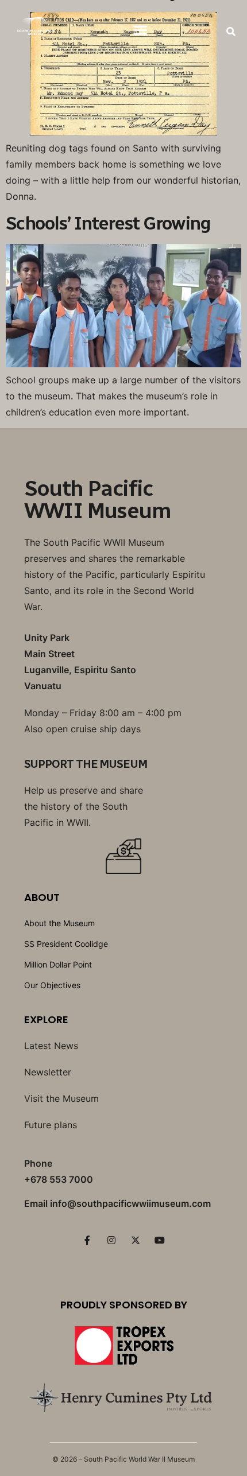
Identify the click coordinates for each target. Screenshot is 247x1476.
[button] (140, 29)
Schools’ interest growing (108, 223)
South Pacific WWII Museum (97, 499)
